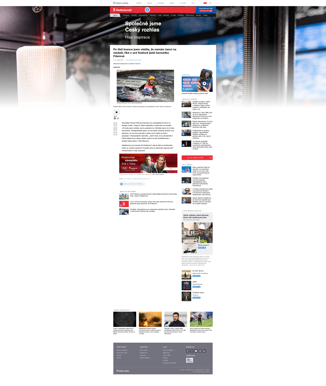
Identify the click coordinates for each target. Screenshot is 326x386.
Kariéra (165, 358)
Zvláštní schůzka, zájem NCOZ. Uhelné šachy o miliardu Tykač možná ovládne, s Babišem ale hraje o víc (201, 105)
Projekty (181, 15)
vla (149, 179)
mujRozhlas (161, 3)
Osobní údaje (190, 369)
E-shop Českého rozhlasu (192, 211)
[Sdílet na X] (115, 129)
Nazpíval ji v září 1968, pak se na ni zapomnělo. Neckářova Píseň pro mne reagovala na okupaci (202, 115)
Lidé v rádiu (166, 355)
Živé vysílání (186, 85)
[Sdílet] (117, 118)
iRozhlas (139, 3)
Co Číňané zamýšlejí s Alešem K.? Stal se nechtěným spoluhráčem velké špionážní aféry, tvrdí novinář (202, 145)
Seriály (198, 15)
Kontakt (165, 360)
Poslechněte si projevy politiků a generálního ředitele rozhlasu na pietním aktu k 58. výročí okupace (202, 134)
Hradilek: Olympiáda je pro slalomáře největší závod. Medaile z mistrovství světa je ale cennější (152, 210)
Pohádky (186, 82)
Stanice (172, 3)
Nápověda (166, 353)
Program (149, 3)
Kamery (166, 15)
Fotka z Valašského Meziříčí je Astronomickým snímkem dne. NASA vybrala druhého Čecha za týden (124, 331)
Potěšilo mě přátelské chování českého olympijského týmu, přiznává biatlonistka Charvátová (201, 181)
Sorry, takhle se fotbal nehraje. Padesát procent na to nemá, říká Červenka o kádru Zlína (201, 330)
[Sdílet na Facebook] (115, 124)
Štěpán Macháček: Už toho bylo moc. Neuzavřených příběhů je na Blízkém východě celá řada (203, 124)
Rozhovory (190, 15)
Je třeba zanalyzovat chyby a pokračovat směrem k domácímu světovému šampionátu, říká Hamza (203, 191)
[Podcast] (114, 118)
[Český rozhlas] (120, 3)
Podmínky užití (199, 369)
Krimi (194, 79)
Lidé (159, 15)
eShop (119, 358)
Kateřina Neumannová (140, 179)
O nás (173, 15)
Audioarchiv (143, 15)
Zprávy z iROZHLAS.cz (121, 310)
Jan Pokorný (128, 179)
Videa (205, 15)
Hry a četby (186, 79)
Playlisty (153, 15)
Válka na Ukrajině (122, 350)
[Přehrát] (116, 112)
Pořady (134, 15)
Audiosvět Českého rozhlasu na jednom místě (195, 93)
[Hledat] (210, 3)
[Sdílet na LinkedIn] (115, 133)
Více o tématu (187, 165)
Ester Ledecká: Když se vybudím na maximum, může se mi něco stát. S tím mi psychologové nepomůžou (201, 171)
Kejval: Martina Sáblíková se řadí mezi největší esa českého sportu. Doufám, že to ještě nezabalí (202, 200)
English (207, 369)
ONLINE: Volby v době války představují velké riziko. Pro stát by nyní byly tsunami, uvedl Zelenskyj (175, 331)
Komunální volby (122, 353)
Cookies (182, 369)
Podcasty (143, 355)
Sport (115, 15)
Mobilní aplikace (145, 358)
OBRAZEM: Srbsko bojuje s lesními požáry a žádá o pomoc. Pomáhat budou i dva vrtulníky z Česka (150, 331)
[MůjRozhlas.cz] (116, 67)
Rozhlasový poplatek (169, 363)
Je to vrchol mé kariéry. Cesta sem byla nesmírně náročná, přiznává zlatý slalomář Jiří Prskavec (151, 202)
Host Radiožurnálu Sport (133, 60)
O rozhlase (183, 3)
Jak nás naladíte (168, 350)
